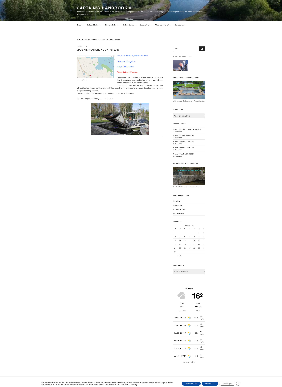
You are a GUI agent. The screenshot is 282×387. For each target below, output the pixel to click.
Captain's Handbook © (104, 8)
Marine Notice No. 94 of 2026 (183, 154)
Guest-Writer (144, 25)
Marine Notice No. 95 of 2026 (183, 148)
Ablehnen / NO (210, 383)
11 (180, 240)
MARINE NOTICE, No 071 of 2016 (98, 49)
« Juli (179, 255)
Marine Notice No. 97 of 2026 (183, 135)
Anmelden (176, 201)
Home (79, 25)
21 (194, 244)
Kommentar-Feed (179, 209)
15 (199, 240)
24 (175, 248)
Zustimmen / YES (191, 383)
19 (185, 244)
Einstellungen (227, 383)
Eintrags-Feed (178, 205)
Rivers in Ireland (111, 25)
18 (180, 244)
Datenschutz (179, 25)
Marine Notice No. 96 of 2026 (183, 141)
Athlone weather (189, 362)
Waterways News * (162, 25)
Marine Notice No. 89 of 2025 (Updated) (187, 129)
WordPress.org (178, 213)
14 (194, 240)
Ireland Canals (128, 25)
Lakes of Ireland (93, 25)
